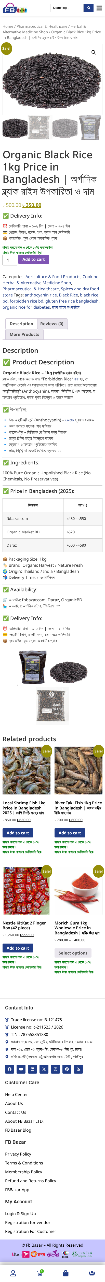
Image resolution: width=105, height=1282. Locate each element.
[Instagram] (55, 1069)
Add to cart (33, 259)
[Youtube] (21, 1069)
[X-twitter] (44, 1069)
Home (8, 26)
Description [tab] (21, 323)
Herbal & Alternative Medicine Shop (37, 283)
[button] (93, 52)
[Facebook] (9, 1069)
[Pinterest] (66, 1069)
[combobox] (67, 8)
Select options (73, 953)
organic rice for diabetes (26, 307)
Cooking (91, 276)
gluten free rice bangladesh (72, 301)
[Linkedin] (32, 1069)
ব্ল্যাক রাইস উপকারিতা (66, 307)
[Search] (89, 8)
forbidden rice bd (26, 301)
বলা (76, 379)
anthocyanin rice (41, 295)
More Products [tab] (24, 334)
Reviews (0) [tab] (51, 323)
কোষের (69, 420)
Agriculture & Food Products (53, 276)
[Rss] (78, 1069)
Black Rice (68, 295)
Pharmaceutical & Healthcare (42, 26)
